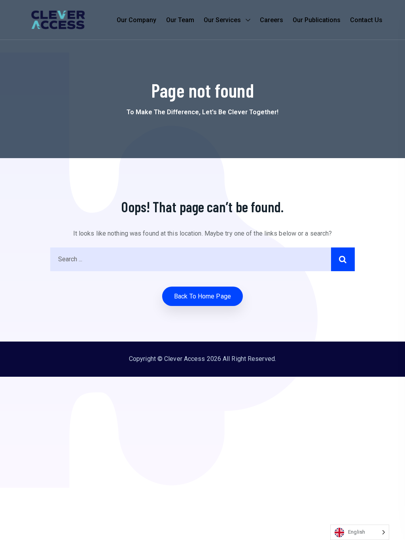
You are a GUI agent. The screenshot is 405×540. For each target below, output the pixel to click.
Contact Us (366, 20)
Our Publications (317, 20)
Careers (271, 20)
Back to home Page (202, 296)
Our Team (180, 20)
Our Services (222, 20)
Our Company (136, 20)
